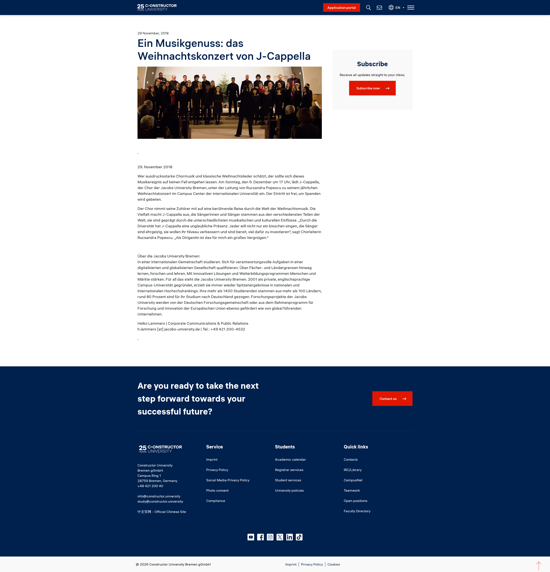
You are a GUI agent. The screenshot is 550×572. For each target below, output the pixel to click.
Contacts (351, 459)
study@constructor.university (160, 501)
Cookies (333, 564)
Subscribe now (368, 88)
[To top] (538, 566)
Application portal (341, 7)
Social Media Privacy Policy (227, 480)
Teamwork (352, 490)
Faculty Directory (357, 511)
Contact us (388, 398)
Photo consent (217, 490)
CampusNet (353, 480)
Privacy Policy (217, 470)
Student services (288, 480)
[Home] (159, 7)
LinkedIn (289, 537)
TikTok (299, 537)
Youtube (251, 537)
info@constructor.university (159, 496)
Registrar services (289, 470)
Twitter (280, 537)
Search (368, 7)
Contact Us (379, 7)
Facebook (260, 537)
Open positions (355, 501)
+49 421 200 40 (150, 486)
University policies (289, 490)
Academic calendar (290, 459)
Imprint (211, 459)
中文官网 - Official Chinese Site (162, 511)
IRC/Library (353, 470)
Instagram (270, 537)
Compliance (215, 501)
